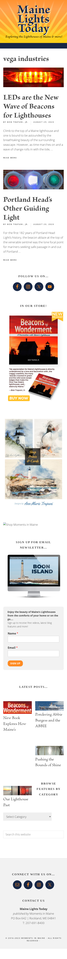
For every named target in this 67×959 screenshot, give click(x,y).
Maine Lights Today (33, 20)
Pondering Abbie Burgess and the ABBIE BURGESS (48, 720)
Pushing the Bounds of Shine (48, 763)
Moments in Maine (42, 914)
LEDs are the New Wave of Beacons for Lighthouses (31, 107)
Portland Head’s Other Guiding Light (27, 209)
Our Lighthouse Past (15, 802)
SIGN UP (15, 663)
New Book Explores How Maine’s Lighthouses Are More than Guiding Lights (16, 724)
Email (13, 648)
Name (13, 633)
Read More (10, 158)
